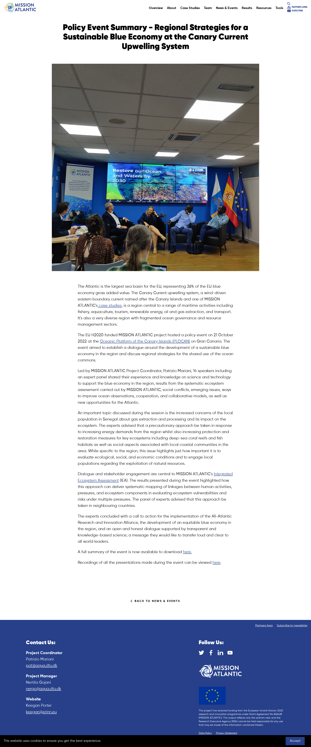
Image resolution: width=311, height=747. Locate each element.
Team (208, 8)
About (171, 8)
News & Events (227, 8)
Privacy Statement (226, 733)
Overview (156, 8)
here (216, 563)
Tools (279, 8)
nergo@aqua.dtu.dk (43, 689)
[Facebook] (211, 652)
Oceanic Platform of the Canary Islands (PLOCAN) (145, 341)
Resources (263, 8)
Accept (295, 740)
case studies (110, 306)
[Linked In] (220, 652)
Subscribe (297, 11)
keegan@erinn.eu (41, 712)
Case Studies (190, 8)
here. (187, 552)
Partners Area (299, 7)
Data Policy (205, 733)
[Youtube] (230, 652)
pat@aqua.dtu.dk (41, 666)
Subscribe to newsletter (292, 625)
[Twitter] (201, 652)
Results (247, 8)
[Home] (20, 7)
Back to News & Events (157, 601)
